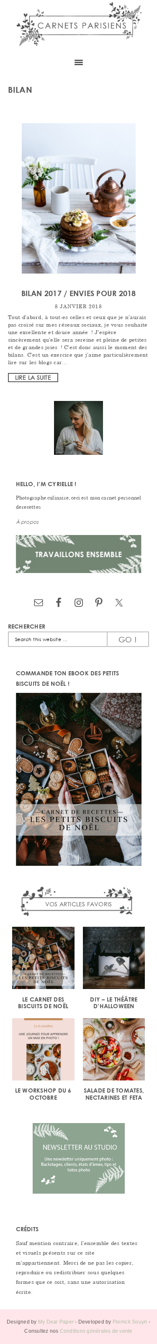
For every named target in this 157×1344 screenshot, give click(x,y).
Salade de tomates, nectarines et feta (114, 1094)
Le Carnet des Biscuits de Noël (43, 1003)
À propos (27, 522)
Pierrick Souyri (130, 1322)
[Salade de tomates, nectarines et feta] (114, 1050)
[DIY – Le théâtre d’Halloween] (114, 959)
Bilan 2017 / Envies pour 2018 (78, 293)
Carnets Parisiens (79, 26)
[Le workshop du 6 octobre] (43, 1050)
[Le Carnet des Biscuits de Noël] (43, 959)
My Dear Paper (56, 1322)
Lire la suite (33, 377)
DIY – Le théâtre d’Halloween (113, 1003)
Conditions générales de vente (96, 1331)
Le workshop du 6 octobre (43, 1094)
